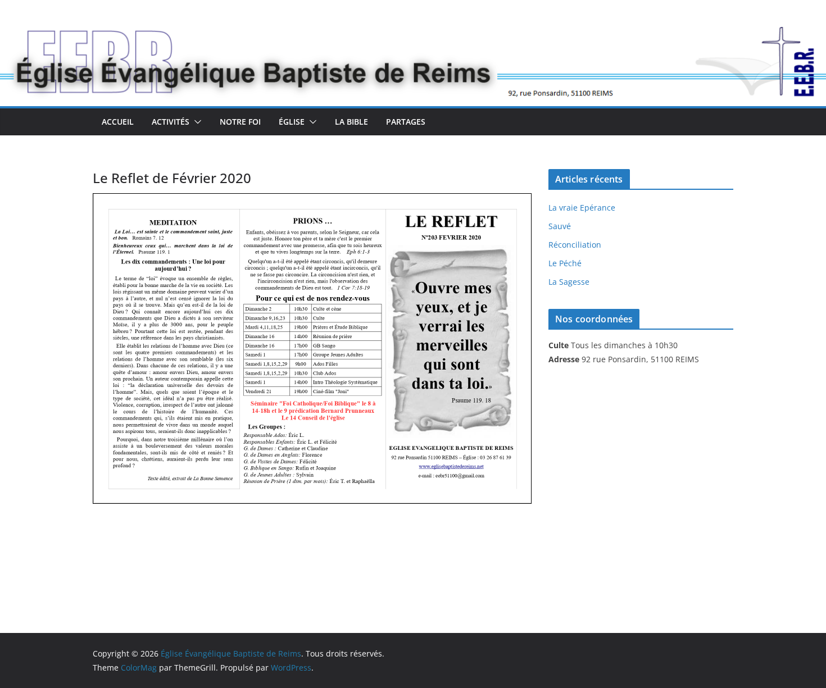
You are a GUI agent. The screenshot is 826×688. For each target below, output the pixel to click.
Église (292, 121)
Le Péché (565, 263)
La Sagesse (568, 281)
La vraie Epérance (581, 207)
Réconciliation (574, 244)
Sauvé (559, 226)
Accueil (118, 121)
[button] (195, 122)
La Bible (351, 121)
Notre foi (240, 121)
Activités (170, 121)
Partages (405, 121)
